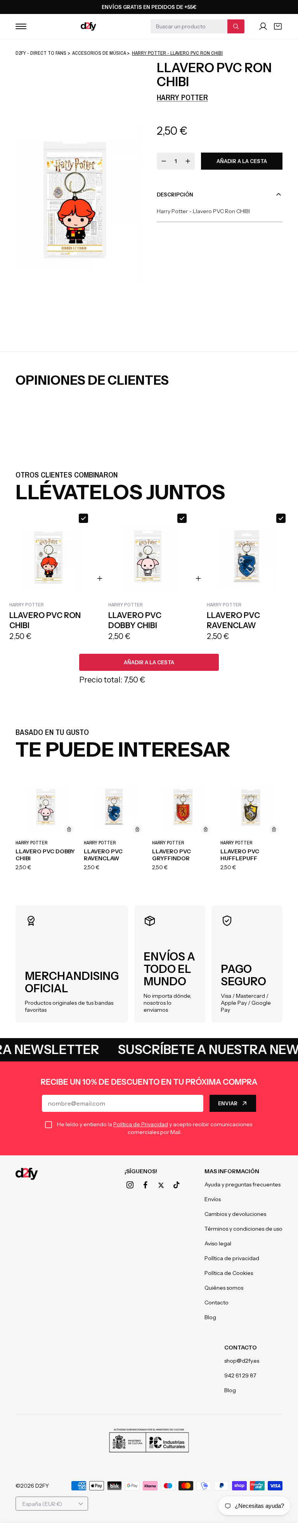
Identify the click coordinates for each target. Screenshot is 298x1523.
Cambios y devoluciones (235, 1213)
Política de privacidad (231, 1258)
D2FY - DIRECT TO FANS (41, 53)
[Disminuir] (163, 161)
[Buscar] (235, 26)
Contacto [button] (240, 1347)
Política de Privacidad (140, 1124)
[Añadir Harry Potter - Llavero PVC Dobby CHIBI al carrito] (69, 829)
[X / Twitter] (161, 1185)
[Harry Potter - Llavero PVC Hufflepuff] (251, 807)
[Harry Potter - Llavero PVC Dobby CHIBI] (47, 807)
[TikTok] (176, 1184)
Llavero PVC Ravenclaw (103, 855)
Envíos (212, 1199)
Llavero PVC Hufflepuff (239, 855)
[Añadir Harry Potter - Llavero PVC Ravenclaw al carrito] (137, 829)
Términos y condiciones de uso (243, 1228)
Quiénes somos (223, 1287)
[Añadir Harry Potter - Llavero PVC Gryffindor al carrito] (205, 829)
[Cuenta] (263, 26)
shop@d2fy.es (241, 1360)
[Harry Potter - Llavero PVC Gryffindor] (183, 807)
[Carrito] (277, 26)
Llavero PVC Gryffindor (171, 855)
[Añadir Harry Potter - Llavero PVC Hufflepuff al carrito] (274, 829)
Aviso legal (217, 1243)
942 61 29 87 (240, 1375)
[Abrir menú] (21, 26)
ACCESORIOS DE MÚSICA (99, 53)
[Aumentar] (187, 161)
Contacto (216, 1302)
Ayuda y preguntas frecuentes (242, 1184)
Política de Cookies (228, 1272)
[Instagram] (130, 1184)
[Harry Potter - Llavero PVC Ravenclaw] (115, 807)
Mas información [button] (231, 1171)
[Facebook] (145, 1184)
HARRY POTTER (182, 97)
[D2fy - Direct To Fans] (88, 26)
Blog (210, 1317)
